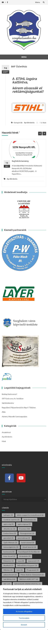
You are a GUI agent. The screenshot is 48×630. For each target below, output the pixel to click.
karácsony (8, 552)
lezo (44, 123)
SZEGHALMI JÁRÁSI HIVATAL (27, 584)
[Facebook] (9, 478)
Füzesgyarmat (27, 533)
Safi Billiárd (9, 579)
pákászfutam (10, 575)
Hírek (4, 441)
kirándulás (25, 556)
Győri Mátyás (10, 542)
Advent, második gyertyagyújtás (14, 416)
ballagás (8, 515)
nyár (19, 570)
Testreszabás (24, 618)
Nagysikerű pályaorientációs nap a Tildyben (19, 407)
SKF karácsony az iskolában (13, 399)
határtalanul (27, 542)
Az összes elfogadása (24, 611)
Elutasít (24, 625)
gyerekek (8, 538)
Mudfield (8, 565)
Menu (37, 2)
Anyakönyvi (6, 432)
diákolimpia (30, 520)
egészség (8, 524)
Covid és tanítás (11, 520)
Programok (33, 570)
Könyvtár (8, 561)
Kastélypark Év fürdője (29, 552)
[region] (24, 607)
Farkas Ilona (9, 533)
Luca (21, 561)
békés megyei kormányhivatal (30, 515)
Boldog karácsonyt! (9, 394)
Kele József (9, 556)
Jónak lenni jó (29, 547)
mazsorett (33, 561)
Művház (7, 570)
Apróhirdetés (29, 123)
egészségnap (24, 524)
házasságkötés (10, 547)
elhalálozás (9, 529)
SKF (6, 584)
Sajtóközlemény (20, 161)
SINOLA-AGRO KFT (28, 579)
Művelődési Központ (27, 565)
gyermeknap (24, 538)
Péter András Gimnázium (32, 575)
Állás (4, 412)
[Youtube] (21, 478)
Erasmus (24, 529)
